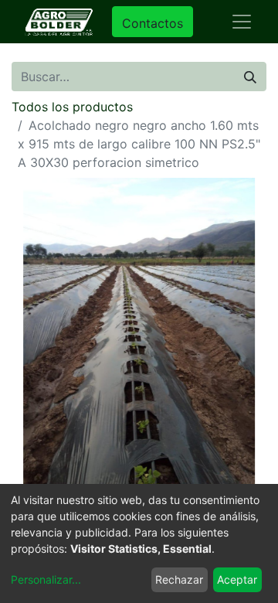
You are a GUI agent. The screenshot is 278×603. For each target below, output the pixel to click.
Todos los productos (72, 106)
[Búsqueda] (250, 76)
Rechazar (179, 579)
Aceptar (237, 579)
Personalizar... (46, 579)
